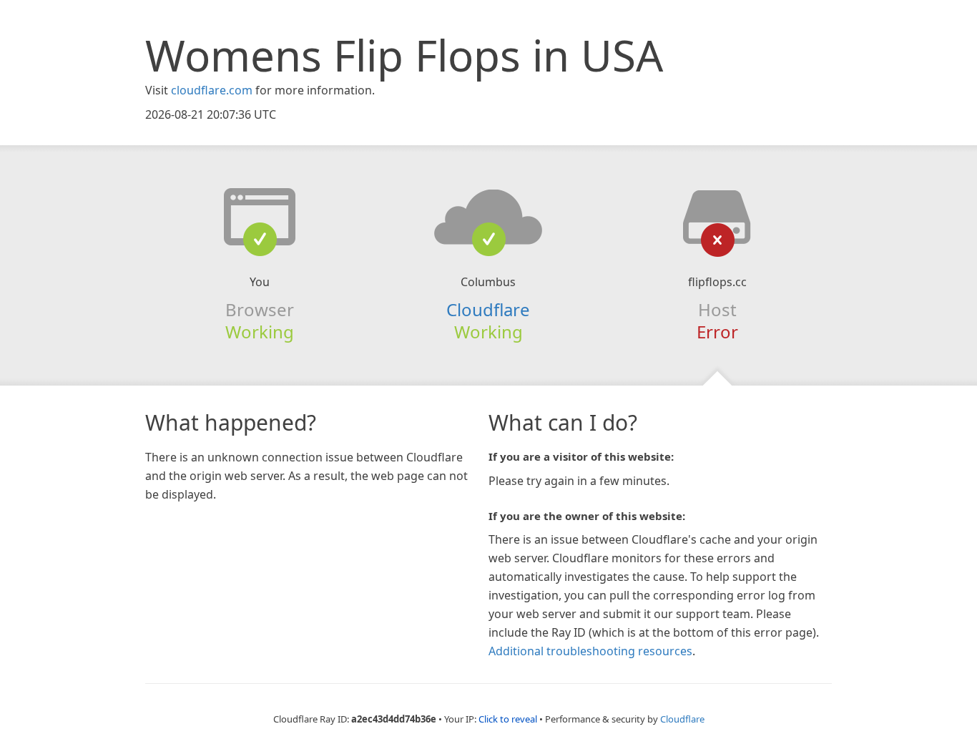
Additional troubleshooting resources (590, 651)
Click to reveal (507, 719)
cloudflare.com (211, 90)
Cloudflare (488, 309)
